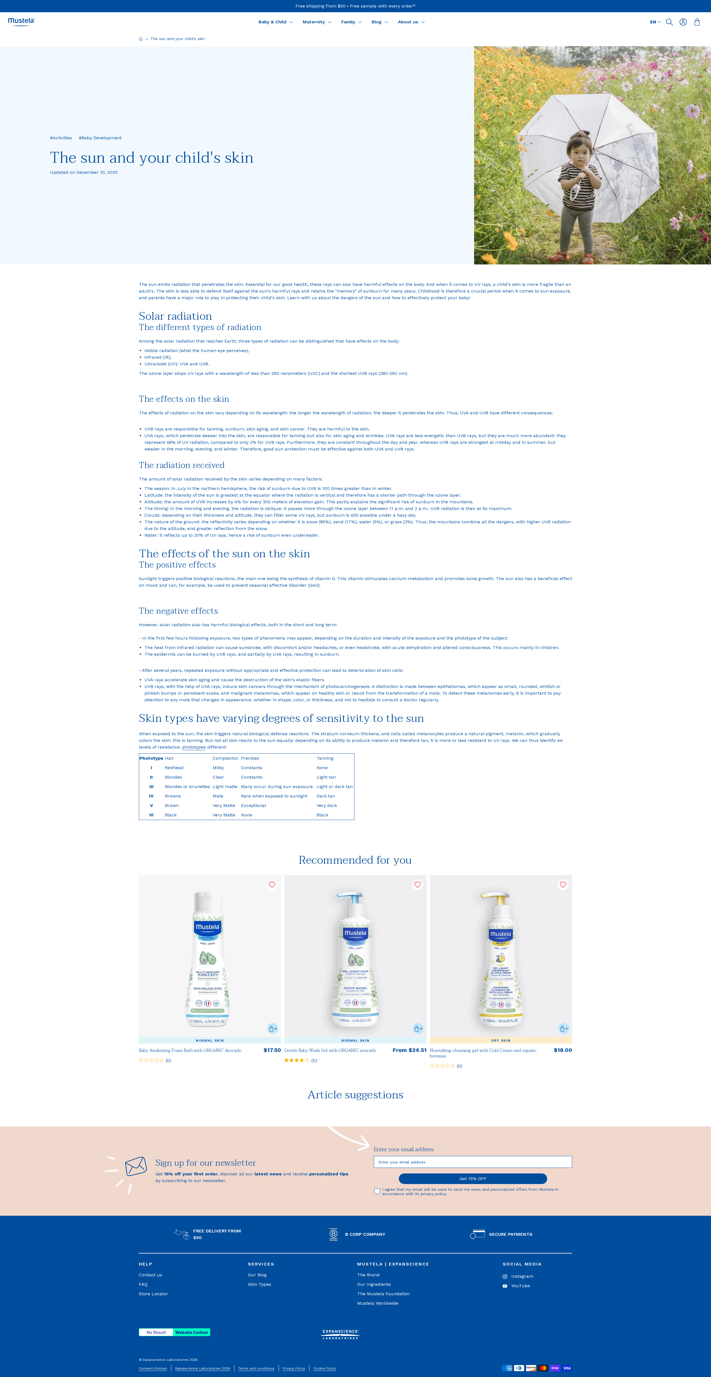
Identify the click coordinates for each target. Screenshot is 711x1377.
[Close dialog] (461, 642)
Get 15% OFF (411, 721)
